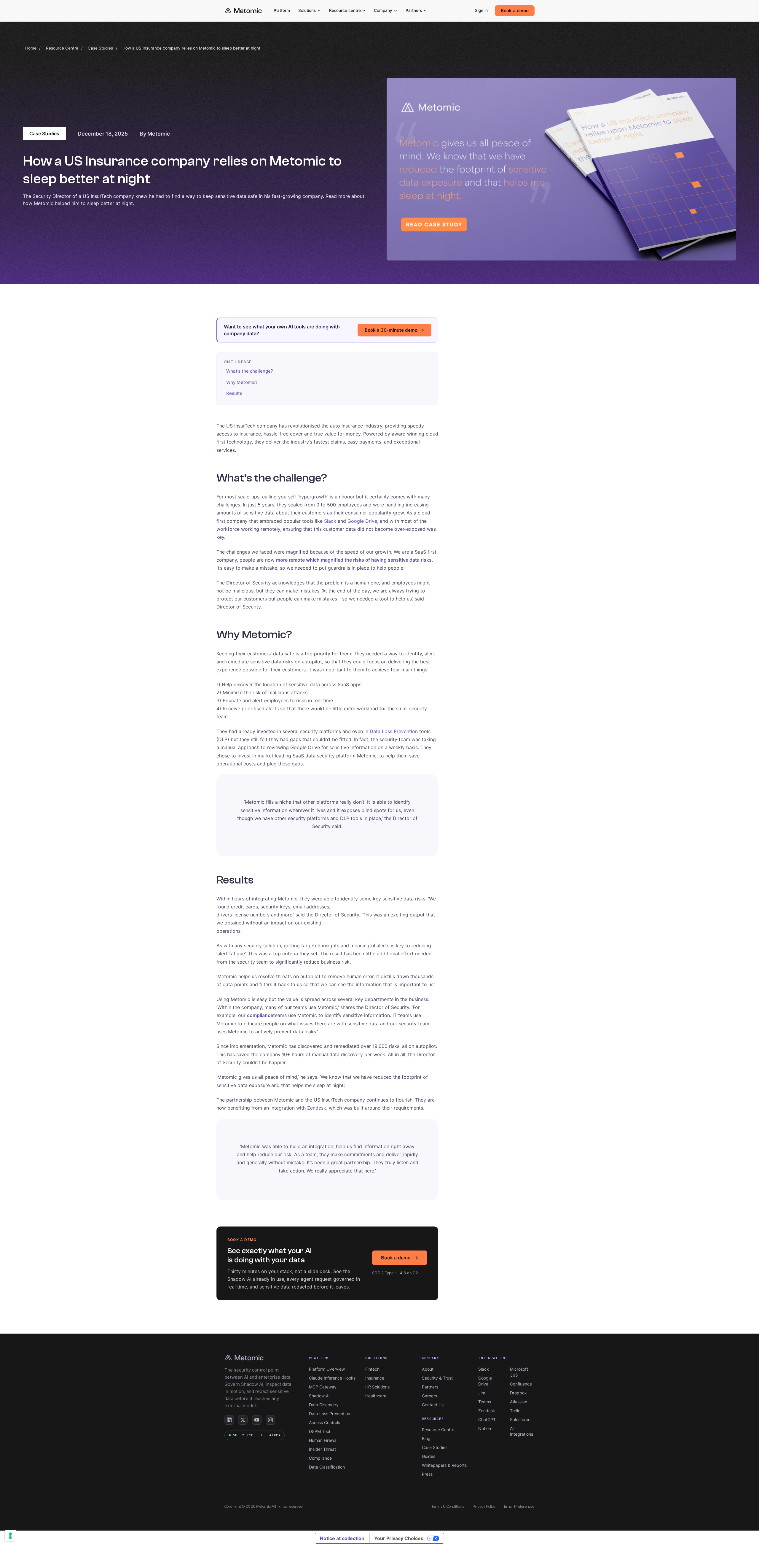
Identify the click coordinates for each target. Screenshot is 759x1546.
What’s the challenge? (249, 371)
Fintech (372, 1369)
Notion (484, 1428)
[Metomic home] (243, 10)
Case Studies (100, 48)
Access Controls (324, 1422)
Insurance (374, 1377)
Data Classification (327, 1466)
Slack (330, 521)
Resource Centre (62, 48)
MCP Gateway (323, 1386)
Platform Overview (327, 1369)
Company (383, 10)
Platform (282, 10)
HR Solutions (377, 1386)
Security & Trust (437, 1377)
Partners (414, 10)
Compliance (320, 1458)
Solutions (307, 10)
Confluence (521, 1383)
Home (30, 48)
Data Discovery (324, 1404)
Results (234, 393)
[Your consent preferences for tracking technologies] (10, 1535)
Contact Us (433, 1404)
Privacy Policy (484, 1506)
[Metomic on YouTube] (256, 1420)
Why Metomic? (242, 382)
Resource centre (345, 10)
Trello (515, 1410)
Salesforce (520, 1419)
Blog (426, 1438)
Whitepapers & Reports (444, 1465)
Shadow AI (319, 1395)
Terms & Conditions (447, 1506)
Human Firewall (323, 1440)
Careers (429, 1395)
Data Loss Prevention (394, 731)
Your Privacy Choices (398, 1538)
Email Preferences (519, 1506)
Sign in (481, 10)
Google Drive (362, 521)
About (427, 1369)
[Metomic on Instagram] (270, 1420)
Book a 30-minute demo (391, 330)
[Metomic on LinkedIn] (229, 1420)
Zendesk (316, 1108)
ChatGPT (487, 1419)
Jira (481, 1392)
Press (427, 1474)
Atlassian (518, 1401)
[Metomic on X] (243, 1420)
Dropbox (518, 1392)
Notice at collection (342, 1538)
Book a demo (515, 10)
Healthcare (375, 1395)
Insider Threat (322, 1449)
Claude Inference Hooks (332, 1377)
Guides (428, 1456)
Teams (484, 1401)
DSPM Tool (319, 1431)
